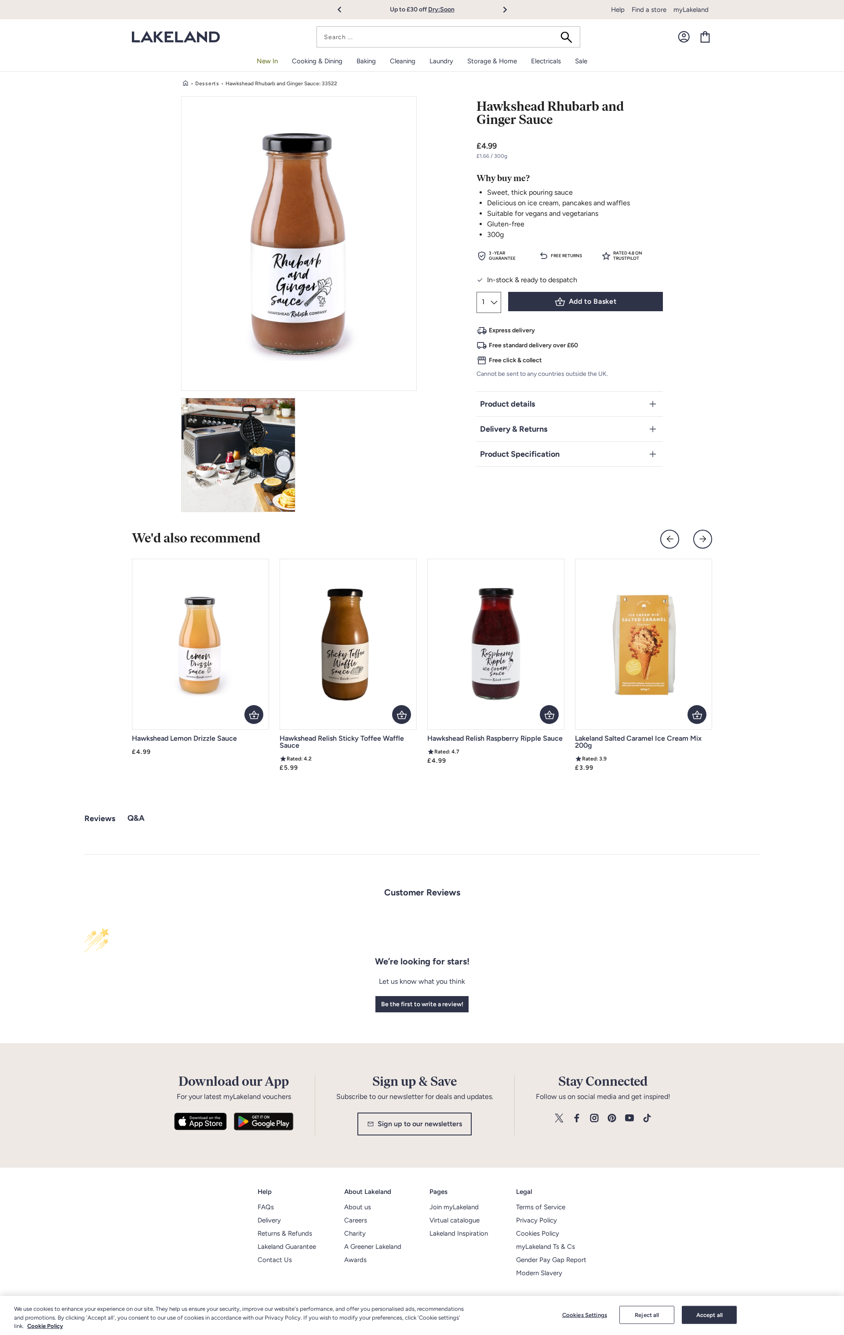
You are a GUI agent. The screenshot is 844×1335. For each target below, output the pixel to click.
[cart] (705, 37)
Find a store (649, 10)
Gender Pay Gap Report (551, 1260)
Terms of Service (540, 1207)
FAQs (266, 1207)
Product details (507, 404)
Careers (355, 1220)
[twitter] (559, 1118)
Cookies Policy (537, 1233)
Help (618, 10)
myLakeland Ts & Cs (545, 1247)
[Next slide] (702, 539)
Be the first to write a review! (422, 1004)
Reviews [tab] (99, 818)
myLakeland (691, 10)
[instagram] (594, 1118)
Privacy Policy (536, 1220)
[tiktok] (647, 1118)
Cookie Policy (45, 1326)
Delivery (269, 1220)
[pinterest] (612, 1118)
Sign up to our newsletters (420, 1124)
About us (357, 1207)
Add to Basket (592, 301)
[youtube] (629, 1118)
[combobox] (448, 36)
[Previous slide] (669, 539)
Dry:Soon (441, 9)
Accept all (709, 1314)
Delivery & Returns (513, 429)
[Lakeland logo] (176, 37)
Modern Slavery (539, 1273)
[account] (684, 37)
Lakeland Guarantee (287, 1247)
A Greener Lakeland (372, 1247)
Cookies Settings (584, 1314)
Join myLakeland (454, 1207)
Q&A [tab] (136, 818)
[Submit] (569, 37)
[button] (344, 9)
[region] (422, 1315)
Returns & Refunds (285, 1233)
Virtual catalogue (454, 1220)
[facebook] (576, 1118)
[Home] (185, 83)
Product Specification (520, 454)
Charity (355, 1233)
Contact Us (275, 1260)
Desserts (207, 83)
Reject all (647, 1314)
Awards (355, 1260)
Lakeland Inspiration (458, 1233)
